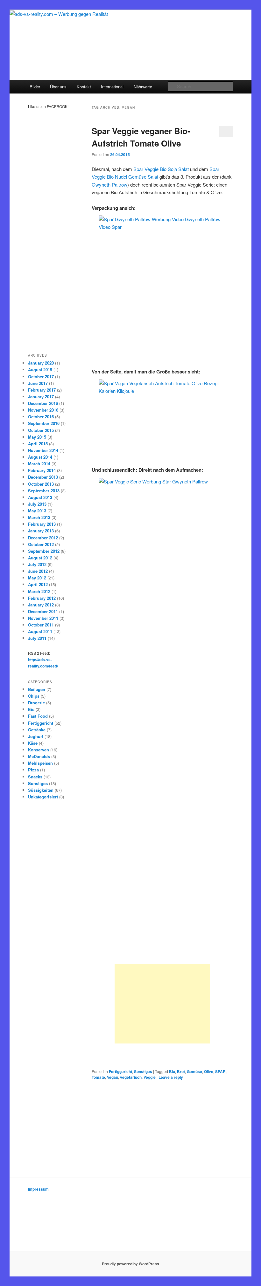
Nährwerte (143, 87)
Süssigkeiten (40, 790)
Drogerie (36, 703)
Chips (33, 696)
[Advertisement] (162, 1003)
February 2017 (42, 390)
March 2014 (39, 464)
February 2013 (42, 524)
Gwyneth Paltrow (109, 184)
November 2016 (43, 410)
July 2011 (37, 638)
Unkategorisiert (43, 797)
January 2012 (41, 605)
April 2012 (38, 584)
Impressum (38, 1189)
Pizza (33, 770)
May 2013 (37, 511)
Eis (31, 709)
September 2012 (44, 551)
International (112, 87)
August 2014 (40, 457)
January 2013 (41, 531)
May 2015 (37, 437)
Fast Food (38, 716)
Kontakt (84, 87)
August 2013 (40, 497)
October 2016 (41, 417)
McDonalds (39, 756)
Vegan (112, 1077)
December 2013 (43, 477)
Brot (181, 1071)
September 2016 (44, 423)
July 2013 (37, 504)
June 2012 (38, 571)
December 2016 (43, 403)
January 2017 (41, 396)
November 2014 (43, 450)
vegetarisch (131, 1077)
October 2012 (41, 544)
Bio (172, 1071)
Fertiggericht (120, 1071)
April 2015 (38, 444)
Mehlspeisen (40, 763)
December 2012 (43, 538)
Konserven (38, 750)
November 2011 (43, 618)
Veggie (150, 1077)
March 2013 (39, 517)
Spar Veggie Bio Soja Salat (161, 169)
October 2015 (41, 430)
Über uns (58, 87)
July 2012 (37, 564)
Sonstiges (143, 1071)
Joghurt (35, 736)
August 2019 (40, 369)
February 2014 (42, 470)
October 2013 (41, 484)
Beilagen (36, 689)
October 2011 (41, 625)
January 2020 (41, 363)
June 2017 (38, 383)
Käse (33, 743)
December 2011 (43, 611)
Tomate (98, 1077)
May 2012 (37, 578)
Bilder (35, 87)
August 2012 (40, 558)
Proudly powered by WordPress (130, 1264)
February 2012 (42, 598)
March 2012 (39, 591)
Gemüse (194, 1071)
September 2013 (44, 491)
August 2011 (40, 631)
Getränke (37, 730)
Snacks (35, 777)
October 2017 (41, 376)
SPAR (220, 1071)
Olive (208, 1071)
